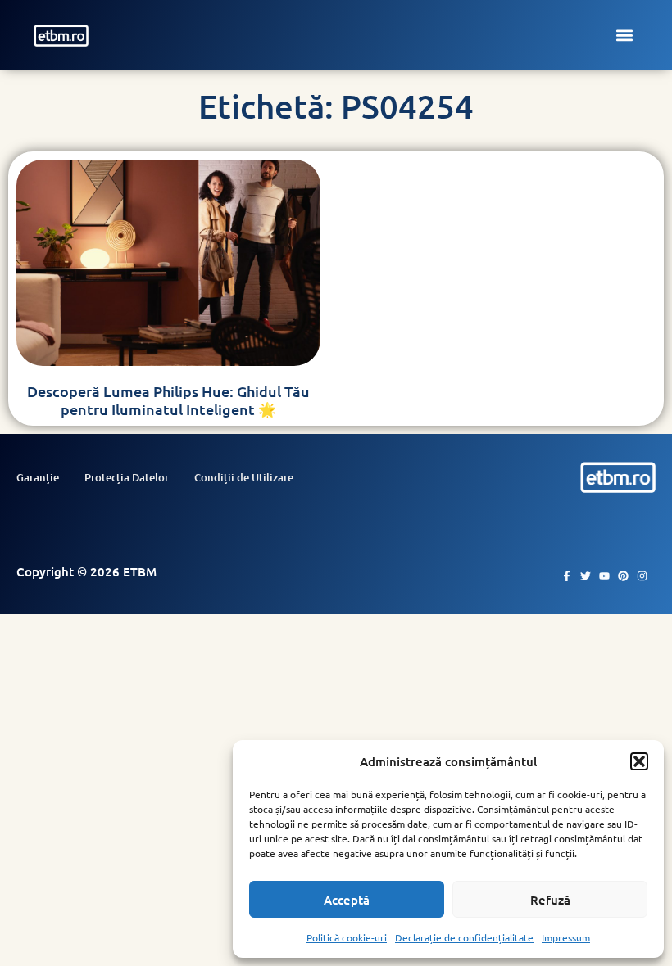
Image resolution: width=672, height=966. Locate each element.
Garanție (37, 477)
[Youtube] (604, 576)
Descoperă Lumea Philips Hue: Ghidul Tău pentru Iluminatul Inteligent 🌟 (168, 399)
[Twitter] (585, 576)
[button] (639, 761)
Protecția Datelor (126, 477)
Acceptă (347, 900)
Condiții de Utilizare (243, 477)
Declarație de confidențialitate (464, 937)
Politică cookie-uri (346, 937)
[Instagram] (642, 576)
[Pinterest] (623, 576)
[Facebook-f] (566, 576)
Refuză (550, 900)
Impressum (566, 937)
